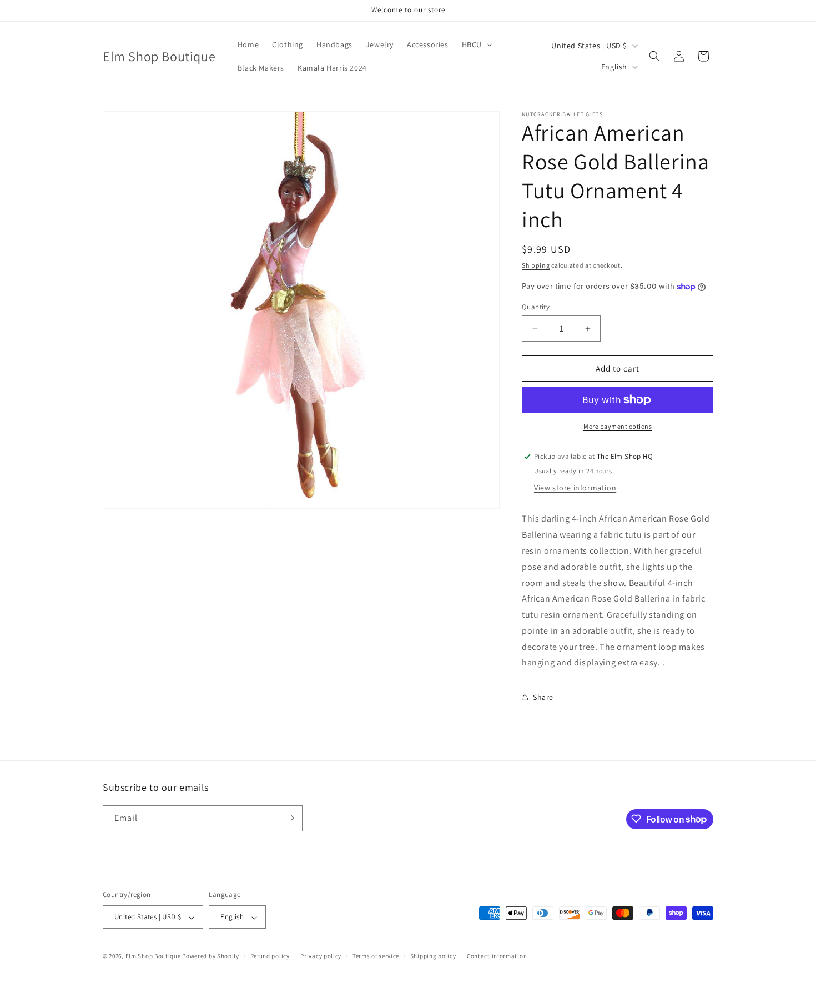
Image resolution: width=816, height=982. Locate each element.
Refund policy (270, 956)
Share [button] (543, 697)
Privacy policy (320, 956)
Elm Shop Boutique (153, 956)
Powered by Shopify (210, 956)
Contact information (497, 956)
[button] (476, 44)
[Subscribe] (290, 818)
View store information (575, 488)
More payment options (617, 426)
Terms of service (375, 956)
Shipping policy (433, 956)
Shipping (536, 265)
